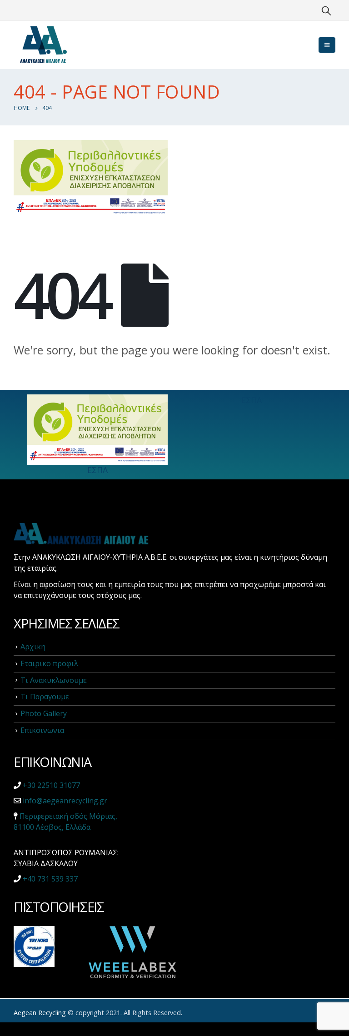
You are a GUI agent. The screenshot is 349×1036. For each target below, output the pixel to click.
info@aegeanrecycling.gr (65, 801)
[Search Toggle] (326, 10)
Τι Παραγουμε (44, 697)
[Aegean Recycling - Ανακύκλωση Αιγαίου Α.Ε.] (43, 45)
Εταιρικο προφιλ (49, 663)
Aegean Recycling (40, 1012)
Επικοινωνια (42, 730)
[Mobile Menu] (327, 45)
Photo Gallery (43, 713)
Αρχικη (32, 647)
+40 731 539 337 (50, 879)
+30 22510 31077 (51, 785)
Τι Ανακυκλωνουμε (53, 680)
